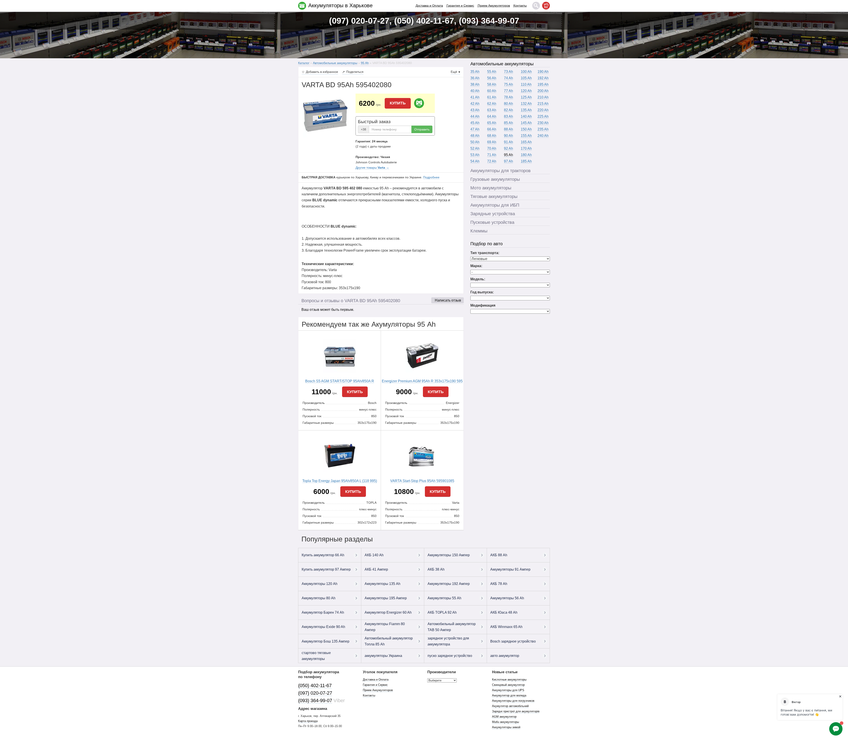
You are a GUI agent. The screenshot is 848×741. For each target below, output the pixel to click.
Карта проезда (308, 721)
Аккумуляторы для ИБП (494, 205)
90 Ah (508, 136)
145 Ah (526, 123)
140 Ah (526, 116)
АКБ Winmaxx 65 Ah (506, 627)
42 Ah (474, 104)
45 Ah (474, 123)
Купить (398, 103)
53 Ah (474, 155)
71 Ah (491, 155)
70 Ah (491, 148)
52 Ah (474, 148)
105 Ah (526, 78)
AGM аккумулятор (504, 716)
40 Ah (474, 91)
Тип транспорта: (484, 253)
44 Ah (474, 116)
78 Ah (508, 97)
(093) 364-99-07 (315, 700)
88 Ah (508, 129)
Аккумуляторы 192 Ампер (449, 584)
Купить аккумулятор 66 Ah (323, 555)
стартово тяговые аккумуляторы (316, 656)
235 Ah (543, 129)
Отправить (422, 129)
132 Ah (526, 104)
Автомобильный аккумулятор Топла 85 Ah (389, 641)
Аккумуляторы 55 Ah (444, 598)
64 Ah (491, 116)
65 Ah (491, 123)
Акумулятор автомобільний (510, 706)
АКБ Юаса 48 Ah (503, 612)
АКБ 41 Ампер (376, 569)
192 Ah (543, 78)
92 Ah (508, 148)
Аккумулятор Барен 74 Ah (323, 612)
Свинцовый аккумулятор (508, 684)
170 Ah (526, 148)
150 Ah (526, 129)
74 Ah (508, 78)
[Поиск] (536, 5)
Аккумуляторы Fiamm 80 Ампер (385, 627)
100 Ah (526, 72)
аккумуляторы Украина (383, 656)
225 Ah (543, 116)
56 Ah (491, 78)
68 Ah (491, 136)
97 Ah (508, 161)
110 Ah (526, 84)
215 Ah (543, 104)
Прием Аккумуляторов (494, 5)
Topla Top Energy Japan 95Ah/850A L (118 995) (339, 481)
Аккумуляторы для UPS (508, 690)
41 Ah (474, 97)
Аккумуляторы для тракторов (500, 170)
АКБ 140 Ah (374, 555)
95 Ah (508, 155)
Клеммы (478, 230)
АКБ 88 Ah (498, 555)
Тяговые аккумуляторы (493, 196)
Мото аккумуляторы (490, 187)
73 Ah (508, 72)
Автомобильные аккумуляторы (502, 63)
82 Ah (508, 110)
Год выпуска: (482, 292)
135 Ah (526, 110)
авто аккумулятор (504, 656)
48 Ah (474, 136)
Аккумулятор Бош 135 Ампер (325, 641)
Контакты (520, 5)
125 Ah (526, 97)
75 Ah (508, 84)
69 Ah (491, 142)
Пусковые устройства (492, 222)
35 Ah (474, 72)
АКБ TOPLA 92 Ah (442, 612)
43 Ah (474, 110)
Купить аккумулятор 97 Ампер (326, 569)
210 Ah (543, 97)
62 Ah (491, 104)
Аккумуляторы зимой (506, 727)
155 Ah (526, 136)
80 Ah (508, 104)
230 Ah (543, 123)
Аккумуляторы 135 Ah (382, 584)
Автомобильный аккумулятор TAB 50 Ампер (452, 627)
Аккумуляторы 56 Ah (507, 598)
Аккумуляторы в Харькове (340, 5)
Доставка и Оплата (429, 5)
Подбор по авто (486, 243)
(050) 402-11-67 (315, 685)
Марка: (476, 266)
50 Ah (474, 142)
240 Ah (543, 136)
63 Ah (491, 110)
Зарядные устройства (492, 213)
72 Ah (491, 161)
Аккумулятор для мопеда (509, 695)
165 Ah (526, 142)
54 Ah (474, 161)
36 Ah (474, 78)
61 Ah (491, 97)
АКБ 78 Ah (498, 584)
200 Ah (543, 91)
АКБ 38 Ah (436, 569)
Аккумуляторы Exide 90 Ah (323, 627)
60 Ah (491, 91)
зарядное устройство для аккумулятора (448, 641)
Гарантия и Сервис (460, 5)
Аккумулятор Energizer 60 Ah (388, 612)
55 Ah (491, 72)
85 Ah (508, 123)
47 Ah (474, 129)
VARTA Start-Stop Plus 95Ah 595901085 (422, 481)
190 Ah (543, 72)
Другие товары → (372, 167)
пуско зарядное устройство (450, 656)
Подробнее (431, 177)
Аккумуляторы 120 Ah (319, 584)
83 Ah (508, 116)
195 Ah (543, 84)
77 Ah (508, 91)
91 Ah (508, 142)
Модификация (482, 305)
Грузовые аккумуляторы (495, 179)
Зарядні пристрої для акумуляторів (515, 711)
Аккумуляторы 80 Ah (318, 598)
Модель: (477, 279)
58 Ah (491, 84)
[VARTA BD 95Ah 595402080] (325, 115)
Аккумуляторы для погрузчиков (513, 700)
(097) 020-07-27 (315, 693)
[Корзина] (546, 5)
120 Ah (526, 91)
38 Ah (474, 84)
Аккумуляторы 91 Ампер (510, 569)
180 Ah (526, 155)
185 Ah (526, 161)
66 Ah (491, 129)
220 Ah (543, 110)
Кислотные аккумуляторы (509, 679)
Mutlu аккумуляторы (505, 722)
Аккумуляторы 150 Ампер (449, 555)
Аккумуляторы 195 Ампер (386, 598)
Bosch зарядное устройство (513, 641)
